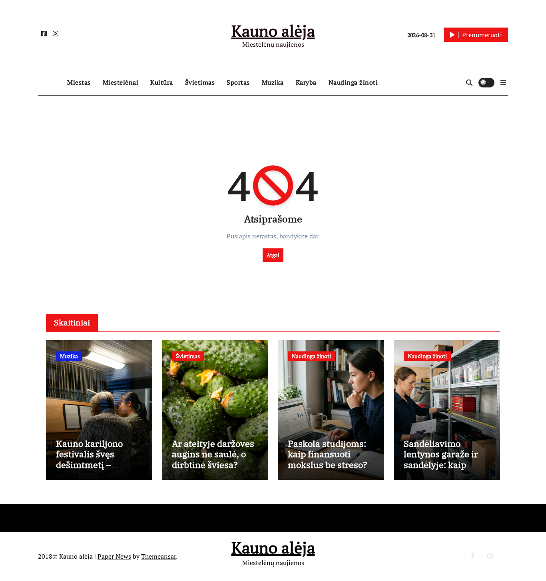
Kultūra (161, 82)
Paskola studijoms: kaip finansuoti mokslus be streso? (327, 454)
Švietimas (200, 82)
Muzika (273, 82)
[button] (503, 82)
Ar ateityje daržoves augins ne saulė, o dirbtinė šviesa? (213, 454)
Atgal (273, 255)
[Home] (50, 82)
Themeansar (158, 556)
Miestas (79, 82)
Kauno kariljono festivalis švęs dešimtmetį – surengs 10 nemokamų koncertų (89, 470)
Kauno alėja (273, 30)
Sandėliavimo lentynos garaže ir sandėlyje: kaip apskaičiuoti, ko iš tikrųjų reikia (441, 465)
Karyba (306, 82)
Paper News (114, 556)
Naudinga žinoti (353, 82)
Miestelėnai (121, 82)
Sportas (238, 82)
